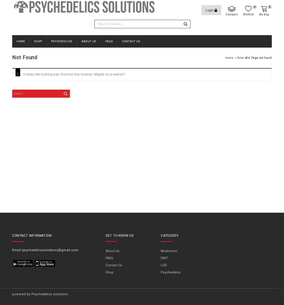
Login (210, 10)
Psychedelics (61, 41)
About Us (88, 41)
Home (21, 41)
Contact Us (131, 41)
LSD (164, 265)
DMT (164, 258)
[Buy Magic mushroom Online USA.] (83, 6)
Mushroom (169, 251)
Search (185, 24)
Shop (38, 41)
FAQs (109, 41)
